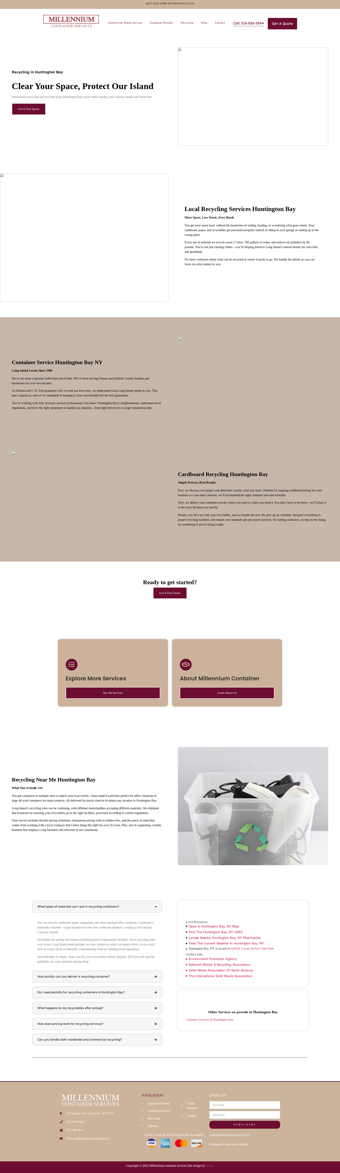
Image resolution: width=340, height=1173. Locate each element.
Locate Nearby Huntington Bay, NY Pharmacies (225, 938)
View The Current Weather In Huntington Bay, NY (226, 943)
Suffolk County (240, 948)
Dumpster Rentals (161, 23)
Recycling (187, 23)
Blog (204, 23)
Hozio (209, 1165)
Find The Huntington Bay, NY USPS (216, 932)
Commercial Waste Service (125, 23)
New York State (264, 948)
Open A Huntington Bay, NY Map (214, 926)
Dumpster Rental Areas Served (228, 1144)
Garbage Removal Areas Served (229, 1135)
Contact (220, 23)
